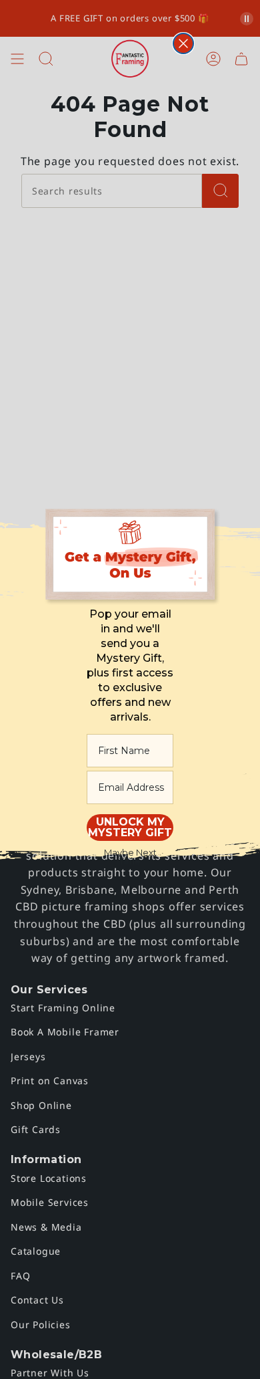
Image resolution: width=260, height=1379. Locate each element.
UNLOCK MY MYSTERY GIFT (130, 827)
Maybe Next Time (130, 856)
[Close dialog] (183, 43)
